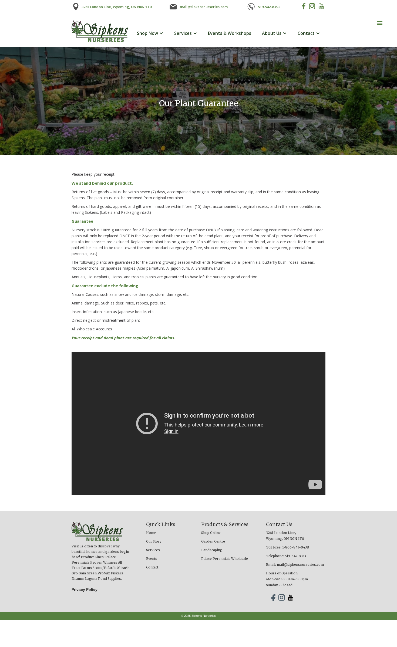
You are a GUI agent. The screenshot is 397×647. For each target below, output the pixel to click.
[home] (100, 31)
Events (151, 559)
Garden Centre (213, 541)
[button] (380, 23)
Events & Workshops (229, 33)
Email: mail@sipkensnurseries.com (295, 565)
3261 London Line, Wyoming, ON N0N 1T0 (285, 536)
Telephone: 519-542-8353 (286, 556)
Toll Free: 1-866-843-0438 (287, 547)
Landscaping (211, 550)
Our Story (154, 541)
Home (151, 533)
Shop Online (211, 533)
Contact (152, 567)
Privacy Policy (84, 589)
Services (153, 550)
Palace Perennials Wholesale (224, 559)
